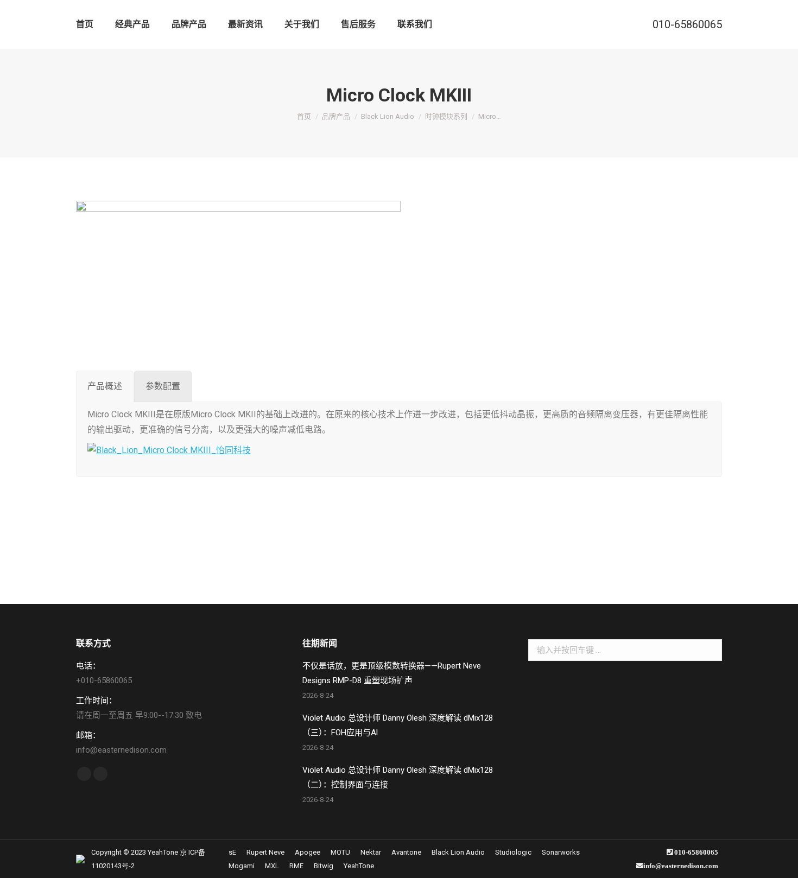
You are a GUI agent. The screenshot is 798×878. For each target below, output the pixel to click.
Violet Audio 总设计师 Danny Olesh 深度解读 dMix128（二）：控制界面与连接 (397, 777)
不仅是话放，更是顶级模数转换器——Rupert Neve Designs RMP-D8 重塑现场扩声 (391, 673)
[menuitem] (84, 24)
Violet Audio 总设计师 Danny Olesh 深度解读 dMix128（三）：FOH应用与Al (397, 725)
